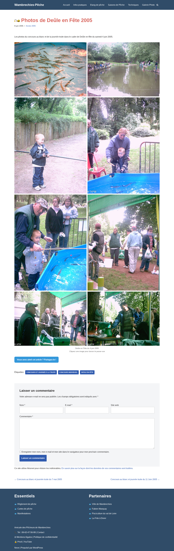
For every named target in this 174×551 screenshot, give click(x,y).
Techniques (133, 5)
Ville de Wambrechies (102, 504)
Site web (115, 405)
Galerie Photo (148, 5)
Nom (22, 405)
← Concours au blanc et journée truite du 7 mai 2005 (38, 479)
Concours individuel (68, 372)
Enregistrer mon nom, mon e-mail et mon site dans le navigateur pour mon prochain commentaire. (65, 452)
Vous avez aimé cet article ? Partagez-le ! (36, 360)
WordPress (38, 548)
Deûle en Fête (87, 372)
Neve (16, 548)
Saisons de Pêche (116, 5)
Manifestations (24, 513)
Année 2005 (31, 26)
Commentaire (26, 416)
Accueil (66, 5)
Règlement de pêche (26, 504)
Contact (40, 532)
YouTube (28, 542)
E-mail (68, 405)
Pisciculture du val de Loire (104, 513)
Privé (19, 542)
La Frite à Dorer (99, 518)
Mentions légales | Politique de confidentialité (37, 537)
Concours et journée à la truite (41, 372)
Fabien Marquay (99, 509)
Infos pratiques (80, 5)
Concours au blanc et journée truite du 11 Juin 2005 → (135, 479)
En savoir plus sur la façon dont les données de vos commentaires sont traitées (97, 468)
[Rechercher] (157, 5)
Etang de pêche (97, 5)
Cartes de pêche (24, 509)
